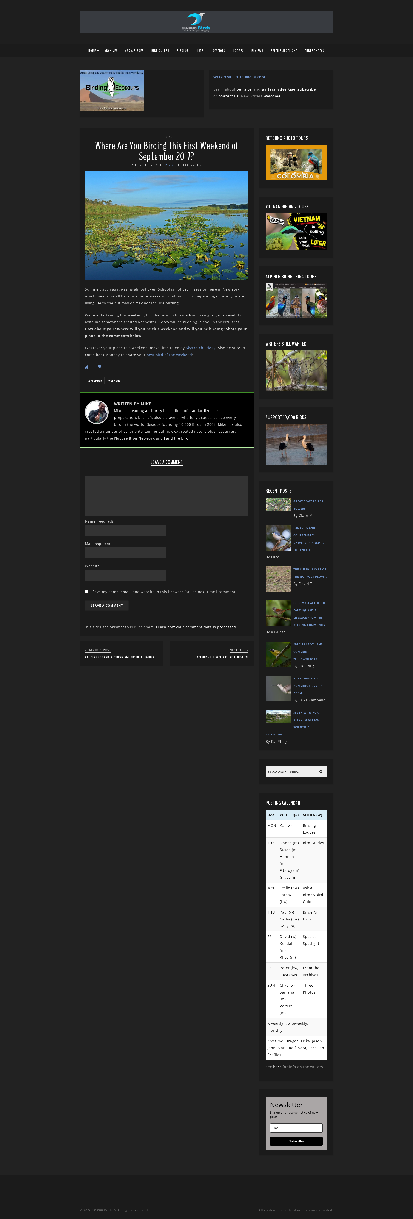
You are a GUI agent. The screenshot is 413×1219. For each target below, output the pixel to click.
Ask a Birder (134, 50)
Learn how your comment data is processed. (196, 627)
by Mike (170, 165)
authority (153, 410)
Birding (182, 50)
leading (137, 410)
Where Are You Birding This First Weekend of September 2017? (167, 151)
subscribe (306, 89)
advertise (286, 89)
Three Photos (315, 50)
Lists (199, 50)
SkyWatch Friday (201, 348)
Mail (97, 543)
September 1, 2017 (144, 165)
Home (92, 50)
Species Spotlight (284, 50)
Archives (111, 50)
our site (244, 89)
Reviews (257, 50)
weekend (114, 380)
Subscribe (296, 1141)
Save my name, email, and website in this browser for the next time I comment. (164, 591)
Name (99, 521)
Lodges (238, 50)
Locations (218, 50)
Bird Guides (160, 50)
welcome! (273, 96)
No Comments (191, 165)
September (95, 380)
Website (92, 566)
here (277, 1066)
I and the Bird (176, 438)
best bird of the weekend (169, 354)
